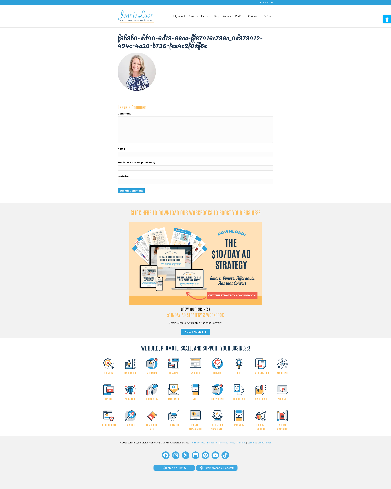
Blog (216, 16)
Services (193, 16)
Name (121, 148)
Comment (124, 113)
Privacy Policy (227, 442)
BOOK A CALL (266, 2)
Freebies (205, 16)
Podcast (227, 16)
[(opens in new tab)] (195, 263)
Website (123, 176)
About (181, 16)
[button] (387, 19)
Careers (252, 442)
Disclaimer (212, 442)
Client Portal (264, 442)
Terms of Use (198, 442)
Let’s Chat (266, 16)
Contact (241, 442)
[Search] (174, 16)
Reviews (252, 16)
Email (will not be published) (136, 162)
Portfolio (239, 16)
